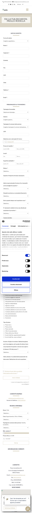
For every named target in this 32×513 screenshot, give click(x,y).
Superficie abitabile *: (9, 160)
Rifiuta (16, 290)
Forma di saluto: (7, 38)
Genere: (5, 116)
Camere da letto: (7, 218)
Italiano (19, 4)
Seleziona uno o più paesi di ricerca (12, 139)
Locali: (5, 153)
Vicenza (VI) (10, 141)
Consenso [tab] (5, 226)
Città (6, 410)
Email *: (5, 97)
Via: (4, 67)
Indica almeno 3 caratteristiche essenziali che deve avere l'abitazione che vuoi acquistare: (15, 358)
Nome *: (5, 45)
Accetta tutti (16, 279)
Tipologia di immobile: (9, 109)
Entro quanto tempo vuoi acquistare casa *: (14, 200)
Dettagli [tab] (13, 226)
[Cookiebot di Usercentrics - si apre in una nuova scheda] (23, 221)
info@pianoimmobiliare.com (21, 1)
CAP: (4, 75)
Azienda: (5, 60)
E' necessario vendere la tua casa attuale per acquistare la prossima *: (14, 209)
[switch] (25, 261)
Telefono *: (6, 90)
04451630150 (8, 1)
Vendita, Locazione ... (14, 423)
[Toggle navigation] (27, 9)
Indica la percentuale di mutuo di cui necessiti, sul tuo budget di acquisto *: (15, 184)
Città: (4, 82)
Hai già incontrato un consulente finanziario (15, 193)
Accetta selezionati (16, 284)
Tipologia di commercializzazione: (12, 124)
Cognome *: (6, 53)
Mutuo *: (5, 168)
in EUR (8, 435)
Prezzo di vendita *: (8, 146)
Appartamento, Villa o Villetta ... (13, 416)
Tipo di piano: (7, 322)
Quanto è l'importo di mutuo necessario (13, 175)
